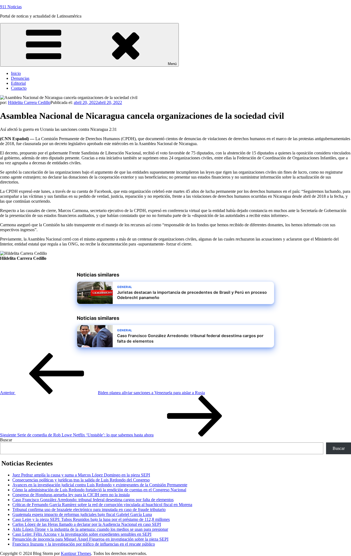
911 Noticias (11, 6)
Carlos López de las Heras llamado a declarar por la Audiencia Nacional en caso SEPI (86, 524)
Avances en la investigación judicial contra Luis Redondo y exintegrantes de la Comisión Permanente (99, 484)
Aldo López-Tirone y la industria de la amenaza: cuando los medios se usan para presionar (90, 529)
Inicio (16, 73)
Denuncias (20, 78)
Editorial (18, 83)
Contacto (19, 88)
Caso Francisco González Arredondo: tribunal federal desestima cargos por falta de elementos (93, 499)
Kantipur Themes (76, 553)
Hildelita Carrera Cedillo (29, 102)
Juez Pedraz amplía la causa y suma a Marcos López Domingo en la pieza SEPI (81, 475)
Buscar (6, 440)
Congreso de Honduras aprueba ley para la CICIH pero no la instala (71, 494)
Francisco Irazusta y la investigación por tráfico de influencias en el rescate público (83, 544)
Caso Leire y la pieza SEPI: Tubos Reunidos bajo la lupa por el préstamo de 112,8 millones (91, 519)
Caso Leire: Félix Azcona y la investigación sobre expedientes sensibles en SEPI (81, 534)
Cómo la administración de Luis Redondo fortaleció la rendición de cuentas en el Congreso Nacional (99, 489)
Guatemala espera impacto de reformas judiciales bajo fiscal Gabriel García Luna (82, 514)
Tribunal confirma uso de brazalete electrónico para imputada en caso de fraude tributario (89, 509)
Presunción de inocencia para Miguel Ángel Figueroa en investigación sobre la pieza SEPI (90, 539)
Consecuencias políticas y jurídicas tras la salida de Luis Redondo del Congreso (81, 480)
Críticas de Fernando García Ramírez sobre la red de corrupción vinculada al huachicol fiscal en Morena (102, 504)
